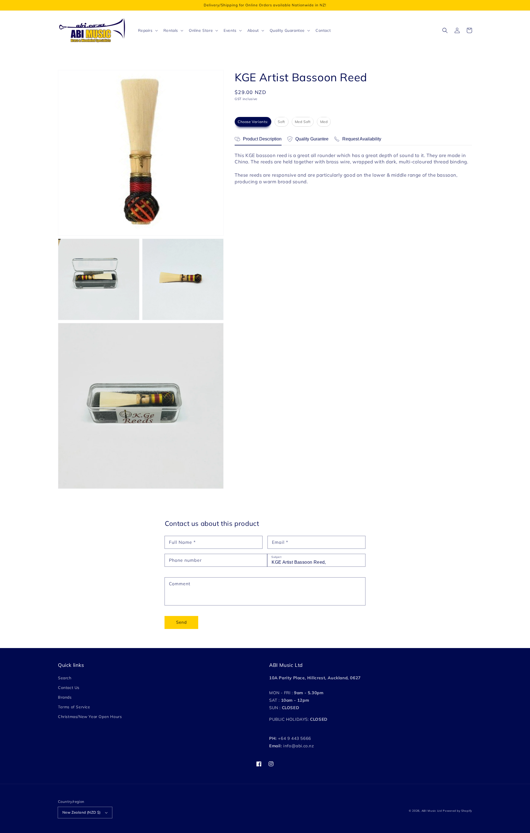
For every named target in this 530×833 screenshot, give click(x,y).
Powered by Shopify (457, 811)
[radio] (253, 122)
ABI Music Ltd (432, 811)
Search (64, 677)
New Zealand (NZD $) (81, 812)
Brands (65, 697)
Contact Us (69, 687)
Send (181, 622)
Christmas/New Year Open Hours (90, 716)
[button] (445, 30)
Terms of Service (74, 706)
